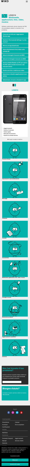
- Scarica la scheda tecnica (10, 135)
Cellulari (17, 422)
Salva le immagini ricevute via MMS (14, 55)
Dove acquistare (19, 424)
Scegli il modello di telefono (15, 139)
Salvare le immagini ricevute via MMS (14, 59)
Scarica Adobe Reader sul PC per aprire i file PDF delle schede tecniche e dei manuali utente (15, 64)
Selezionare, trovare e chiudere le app (14, 80)
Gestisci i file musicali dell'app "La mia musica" (14, 41)
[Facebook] (8, 412)
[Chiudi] (27, 448)
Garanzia (4, 443)
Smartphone (5, 422)
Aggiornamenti (19, 438)
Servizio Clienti (19, 440)
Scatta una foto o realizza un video (13, 70)
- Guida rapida (7, 132)
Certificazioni (6, 427)
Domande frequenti (7, 438)
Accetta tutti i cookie (15, 464)
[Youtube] (21, 412)
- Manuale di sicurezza (9, 133)
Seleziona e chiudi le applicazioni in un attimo (15, 75)
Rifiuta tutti (15, 460)
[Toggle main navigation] (27, 1)
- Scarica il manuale (8, 130)
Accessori (5, 424)
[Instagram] (13, 412)
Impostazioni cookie (15, 455)
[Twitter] (17, 412)
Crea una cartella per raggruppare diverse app (13, 35)
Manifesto (5, 432)
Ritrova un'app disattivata (11, 45)
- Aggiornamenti (7, 128)
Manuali (4, 440)
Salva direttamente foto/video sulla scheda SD (14, 50)
